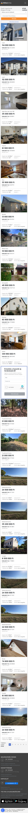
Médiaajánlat (9, 810)
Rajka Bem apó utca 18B (8, 111)
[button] (2, 810)
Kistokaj (4, 317)
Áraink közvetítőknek (6, 774)
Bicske (3, 659)
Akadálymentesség (4, 811)
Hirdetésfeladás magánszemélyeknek (10, 765)
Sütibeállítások (15, 811)
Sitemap (10, 811)
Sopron (4, 145)
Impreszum (13, 809)
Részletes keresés (14, 22)
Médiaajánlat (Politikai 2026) (17, 810)
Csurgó (4, 556)
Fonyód (4, 693)
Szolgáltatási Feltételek (20, 809)
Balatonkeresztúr (6, 487)
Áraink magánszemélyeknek (8, 763)
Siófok (3, 351)
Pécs (3, 180)
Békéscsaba (5, 248)
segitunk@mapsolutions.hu (12, 781)
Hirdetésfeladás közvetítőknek (8, 776)
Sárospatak (5, 283)
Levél (3, 43)
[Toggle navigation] (25, 3)
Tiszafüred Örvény (6, 419)
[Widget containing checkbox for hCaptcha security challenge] (14, 387)
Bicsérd (4, 214)
